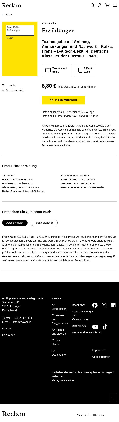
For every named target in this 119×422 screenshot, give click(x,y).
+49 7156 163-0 (22, 318)
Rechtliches (78, 305)
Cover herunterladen (15, 90)
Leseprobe (11, 85)
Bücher (8, 14)
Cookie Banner (101, 356)
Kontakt (6, 328)
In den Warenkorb (66, 99)
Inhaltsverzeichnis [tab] (44, 223)
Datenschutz (79, 325)
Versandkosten (88, 87)
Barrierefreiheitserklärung (86, 332)
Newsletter (8, 335)
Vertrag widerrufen (61, 380)
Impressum (98, 350)
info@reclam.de (22, 322)
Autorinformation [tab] (14, 223)
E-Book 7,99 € (88, 70)
